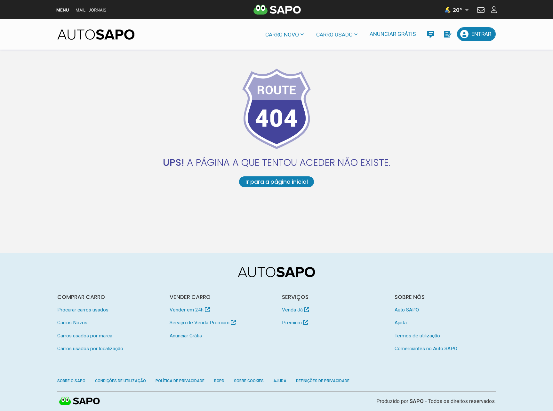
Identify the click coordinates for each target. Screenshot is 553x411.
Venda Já (293, 310)
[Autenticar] (481, 11)
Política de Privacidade (180, 381)
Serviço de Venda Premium (200, 323)
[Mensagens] (430, 34)
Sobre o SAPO (71, 381)
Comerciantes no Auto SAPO (426, 348)
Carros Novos (72, 323)
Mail (80, 10)
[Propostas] (447, 34)
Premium (292, 323)
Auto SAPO (407, 310)
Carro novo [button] (282, 34)
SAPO (79, 401)
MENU (62, 10)
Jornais (97, 10)
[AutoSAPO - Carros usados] (96, 34)
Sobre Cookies (249, 381)
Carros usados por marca (84, 336)
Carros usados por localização (90, 348)
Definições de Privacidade (322, 381)
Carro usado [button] (334, 34)
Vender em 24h (187, 310)
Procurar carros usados (82, 310)
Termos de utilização (417, 336)
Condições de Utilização (120, 381)
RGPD (219, 381)
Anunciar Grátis (393, 34)
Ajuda (401, 323)
